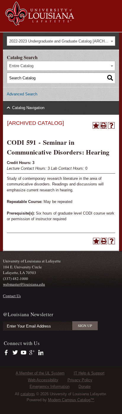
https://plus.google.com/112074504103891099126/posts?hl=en (32, 353)
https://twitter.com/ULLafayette (15, 353)
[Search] (110, 78)
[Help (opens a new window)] (111, 125)
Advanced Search (22, 94)
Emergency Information (50, 386)
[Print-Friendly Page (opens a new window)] (103, 125)
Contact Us (12, 295)
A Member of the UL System (40, 373)
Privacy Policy (80, 380)
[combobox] (61, 41)
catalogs (27, 394)
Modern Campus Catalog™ (71, 400)
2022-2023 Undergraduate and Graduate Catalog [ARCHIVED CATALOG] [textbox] (62, 41)
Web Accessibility (43, 380)
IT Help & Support (89, 373)
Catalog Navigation (28, 108)
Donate (84, 386)
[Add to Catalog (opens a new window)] (96, 125)
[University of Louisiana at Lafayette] (39, 23)
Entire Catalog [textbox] (21, 66)
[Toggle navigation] (114, 5)
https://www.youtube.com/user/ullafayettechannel (23, 353)
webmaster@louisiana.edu (24, 284)
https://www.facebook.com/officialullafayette (7, 353)
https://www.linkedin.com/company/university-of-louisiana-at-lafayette (40, 353)
